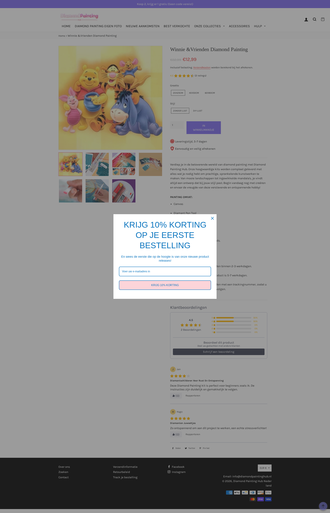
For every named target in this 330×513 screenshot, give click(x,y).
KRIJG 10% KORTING (165, 285)
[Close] (212, 218)
